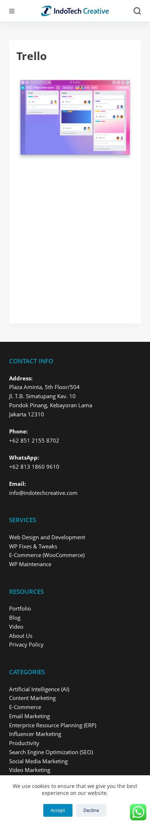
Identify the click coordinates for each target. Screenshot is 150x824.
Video (16, 626)
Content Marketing (32, 697)
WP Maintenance (30, 564)
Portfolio (20, 608)
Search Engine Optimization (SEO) (51, 752)
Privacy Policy (26, 644)
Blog (14, 617)
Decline (91, 810)
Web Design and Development (47, 537)
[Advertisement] (75, 238)
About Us (20, 635)
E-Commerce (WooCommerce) (46, 555)
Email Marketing (29, 716)
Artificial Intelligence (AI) (39, 689)
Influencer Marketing (35, 733)
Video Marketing (29, 769)
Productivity (24, 743)
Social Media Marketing (38, 761)
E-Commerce (25, 707)
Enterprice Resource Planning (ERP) (52, 725)
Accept (58, 810)
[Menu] (12, 11)
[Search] (137, 11)
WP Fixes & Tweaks (33, 546)
